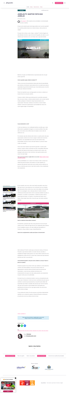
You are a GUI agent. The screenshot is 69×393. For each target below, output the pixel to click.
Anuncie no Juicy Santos (10, 355)
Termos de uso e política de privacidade (56, 355)
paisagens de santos (37, 330)
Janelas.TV (24, 21)
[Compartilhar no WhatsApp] (22, 326)
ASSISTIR (8, 391)
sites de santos (45, 330)
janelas (30, 330)
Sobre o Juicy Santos (31, 355)
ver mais (14, 185)
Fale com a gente (21, 355)
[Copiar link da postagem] (19, 326)
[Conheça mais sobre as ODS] (27, 382)
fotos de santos (25, 330)
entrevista (20, 330)
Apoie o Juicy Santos (41, 355)
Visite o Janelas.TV (22, 313)
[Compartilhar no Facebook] (25, 326)
